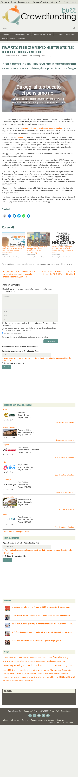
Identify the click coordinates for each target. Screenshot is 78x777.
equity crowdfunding (24, 264)
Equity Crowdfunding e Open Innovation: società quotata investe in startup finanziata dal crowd (63, 250)
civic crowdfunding (31, 657)
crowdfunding (47, 657)
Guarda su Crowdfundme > (65, 457)
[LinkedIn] (72, 2)
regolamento (64, 673)
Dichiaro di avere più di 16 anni (16, 363)
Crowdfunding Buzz (12, 55)
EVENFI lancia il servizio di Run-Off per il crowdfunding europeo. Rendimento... (41, 615)
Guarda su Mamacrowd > (65, 423)
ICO (71, 666)
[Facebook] (64, 2)
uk (6, 680)
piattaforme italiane (16, 673)
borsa (24, 657)
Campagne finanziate (40, 2)
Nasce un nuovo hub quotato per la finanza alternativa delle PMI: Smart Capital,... (42, 624)
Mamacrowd (55, 670)
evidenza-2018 (51, 666)
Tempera (61, 722)
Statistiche (53, 2)
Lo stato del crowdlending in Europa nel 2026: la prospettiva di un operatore (41, 607)
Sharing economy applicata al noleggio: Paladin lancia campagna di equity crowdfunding (37, 250)
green (68, 666)
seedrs (44, 677)
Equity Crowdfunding (43, 55)
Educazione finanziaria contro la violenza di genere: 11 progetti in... (37, 640)
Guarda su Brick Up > (67, 510)
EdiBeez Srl (28, 711)
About (5, 720)
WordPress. (71, 722)
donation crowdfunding (47, 661)
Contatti (13, 2)
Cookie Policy (66, 711)
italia (10, 669)
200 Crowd (5, 657)
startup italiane (53, 264)
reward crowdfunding (32, 676)
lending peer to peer (40, 670)
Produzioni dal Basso (44, 673)
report (18, 677)
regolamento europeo (9, 677)
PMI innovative (31, 673)
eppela (59, 661)
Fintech (58, 666)
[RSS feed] (75, 2)
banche (11, 657)
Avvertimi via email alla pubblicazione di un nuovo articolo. (27, 337)
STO (4, 680)
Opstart (65, 670)
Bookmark (67, 264)
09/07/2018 (27, 55)
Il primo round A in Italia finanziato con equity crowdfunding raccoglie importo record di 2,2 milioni (19, 274)
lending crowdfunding (22, 670)
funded (63, 666)
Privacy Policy (55, 711)
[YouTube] (67, 2)
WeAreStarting (29, 680)
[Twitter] (69, 2)
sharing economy (40, 264)
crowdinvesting (34, 661)
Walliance (21, 680)
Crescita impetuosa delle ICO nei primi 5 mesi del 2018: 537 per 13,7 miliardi (58, 272)
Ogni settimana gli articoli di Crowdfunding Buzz (20, 351)
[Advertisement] (39, 580)
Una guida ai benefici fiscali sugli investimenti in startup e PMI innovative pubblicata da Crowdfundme (13, 250)
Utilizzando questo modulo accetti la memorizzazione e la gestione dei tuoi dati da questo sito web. (30, 329)
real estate (56, 673)
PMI (25, 673)
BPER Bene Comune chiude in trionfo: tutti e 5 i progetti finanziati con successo (42, 632)
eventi (45, 666)
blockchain (17, 657)
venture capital (14, 680)
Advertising (5, 2)
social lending (53, 677)
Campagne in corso (24, 2)
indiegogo (5, 670)
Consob (39, 657)
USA (8, 680)
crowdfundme (10, 264)
